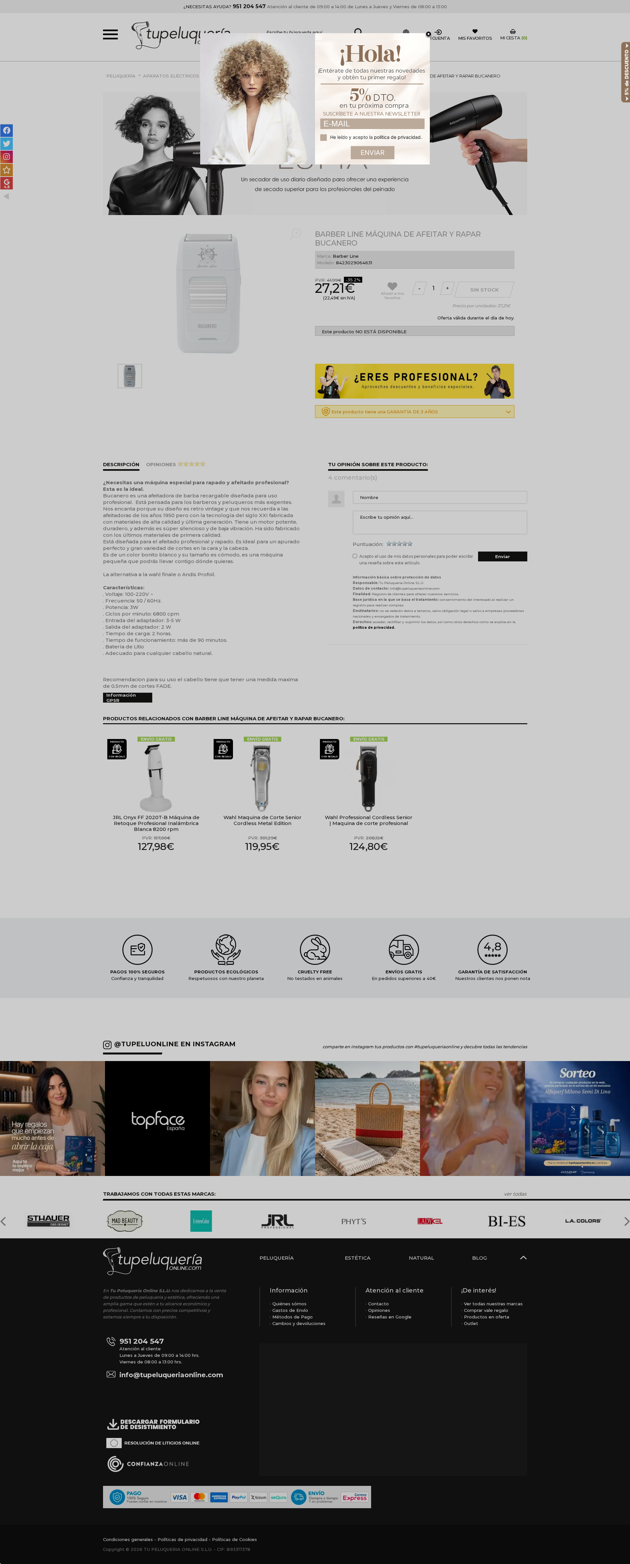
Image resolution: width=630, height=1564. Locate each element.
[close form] (428, 34)
